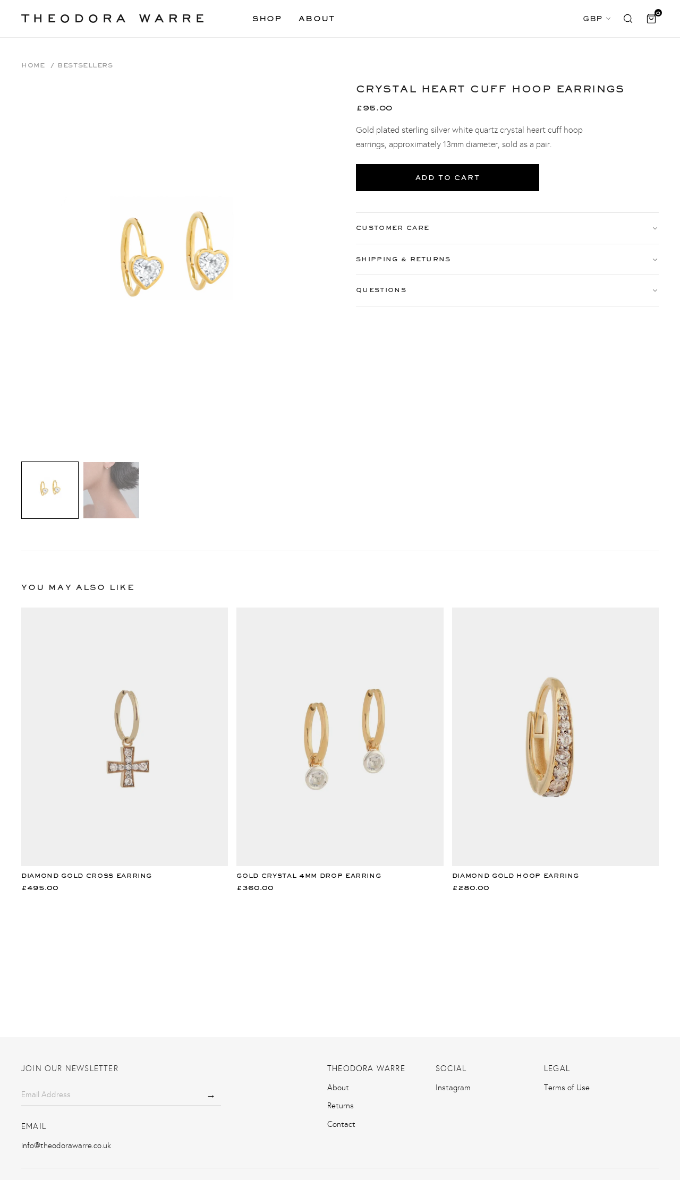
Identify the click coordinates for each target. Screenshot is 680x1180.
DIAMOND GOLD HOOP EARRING (516, 875)
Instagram (453, 1087)
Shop (267, 18)
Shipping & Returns (403, 259)
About (317, 18)
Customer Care (392, 228)
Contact (341, 1124)
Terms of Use (567, 1087)
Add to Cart (447, 178)
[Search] (627, 18)
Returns (340, 1105)
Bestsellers (85, 65)
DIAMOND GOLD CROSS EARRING (86, 875)
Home (33, 65)
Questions (381, 290)
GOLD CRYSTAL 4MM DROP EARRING (308, 875)
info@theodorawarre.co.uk (66, 1145)
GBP (592, 18)
